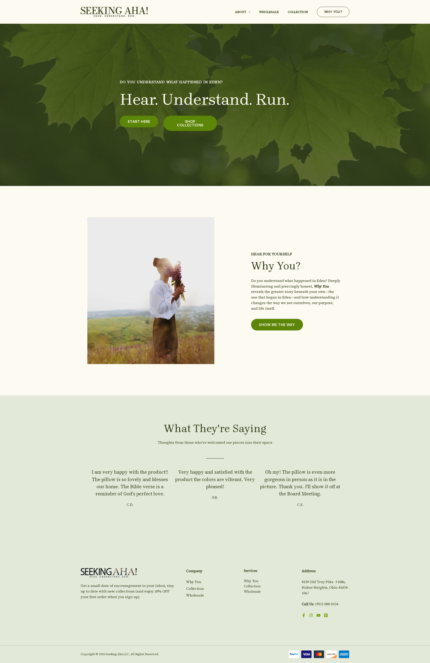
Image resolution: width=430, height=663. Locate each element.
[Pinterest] (326, 615)
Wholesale (269, 12)
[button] (248, 12)
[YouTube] (318, 615)
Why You (193, 581)
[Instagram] (311, 615)
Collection (298, 12)
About (240, 12)
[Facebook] (304, 615)
